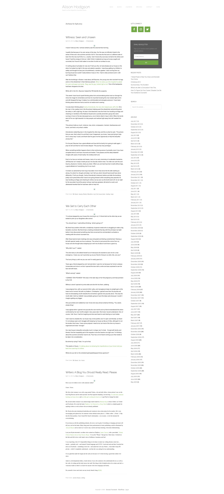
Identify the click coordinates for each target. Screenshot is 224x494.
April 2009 (134, 250)
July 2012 (134, 158)
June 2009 (134, 245)
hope (112, 194)
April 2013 (134, 141)
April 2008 (134, 284)
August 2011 (135, 186)
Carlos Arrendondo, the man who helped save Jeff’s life (101, 107)
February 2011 (135, 200)
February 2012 (135, 172)
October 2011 (135, 183)
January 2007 (135, 326)
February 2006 (135, 357)
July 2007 (134, 309)
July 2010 (134, 214)
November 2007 (136, 298)
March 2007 (134, 320)
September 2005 (136, 371)
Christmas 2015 (136, 82)
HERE (100, 470)
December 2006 (136, 329)
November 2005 (136, 365)
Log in (127, 489)
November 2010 (136, 205)
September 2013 (136, 130)
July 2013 (134, 135)
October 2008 (135, 267)
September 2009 (136, 236)
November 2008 (136, 264)
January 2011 (135, 202)
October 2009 (135, 233)
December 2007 (136, 295)
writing (83, 478)
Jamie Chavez (104, 432)
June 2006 (134, 345)
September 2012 (136, 155)
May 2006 (134, 348)
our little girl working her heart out (91, 397)
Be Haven (75, 194)
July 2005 (134, 376)
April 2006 (134, 351)
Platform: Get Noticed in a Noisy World (96, 404)
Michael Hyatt (104, 401)
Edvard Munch (70, 427)
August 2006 (135, 340)
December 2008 (136, 261)
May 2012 (134, 163)
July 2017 (134, 121)
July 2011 (134, 188)
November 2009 (136, 231)
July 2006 (134, 343)
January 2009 (135, 259)
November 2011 (136, 180)
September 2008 (136, 270)
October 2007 (135, 301)
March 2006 (134, 354)
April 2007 (134, 317)
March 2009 (134, 253)
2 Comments (89, 210)
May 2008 (134, 281)
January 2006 (135, 360)
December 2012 (136, 152)
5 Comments (89, 41)
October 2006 (135, 334)
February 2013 (135, 146)
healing (108, 194)
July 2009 (134, 242)
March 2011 (134, 197)
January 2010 (135, 225)
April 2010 (134, 219)
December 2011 (136, 177)
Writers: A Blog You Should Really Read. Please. (91, 372)
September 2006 (136, 337)
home (83, 360)
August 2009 (135, 239)
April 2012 (134, 166)
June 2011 (134, 191)
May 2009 (134, 247)
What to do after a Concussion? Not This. (143, 87)
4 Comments (89, 376)
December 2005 (136, 362)
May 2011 (134, 194)
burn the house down (99, 194)
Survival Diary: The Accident (139, 85)
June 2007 (134, 312)
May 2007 (134, 315)
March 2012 (134, 169)
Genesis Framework (111, 489)
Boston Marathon (88, 194)
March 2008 (134, 287)
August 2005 (135, 374)
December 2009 (136, 228)
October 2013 (135, 127)
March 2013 (134, 144)
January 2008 (135, 292)
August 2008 (135, 273)
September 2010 (136, 208)
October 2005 (135, 368)
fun (80, 360)
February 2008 (135, 289)
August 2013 (135, 132)
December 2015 (136, 124)
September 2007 (136, 303)
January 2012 (135, 174)
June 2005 (134, 379)
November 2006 (136, 331)
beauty (81, 194)
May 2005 (134, 382)
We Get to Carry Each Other (81, 206)
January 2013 (135, 149)
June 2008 (134, 278)
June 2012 (134, 160)
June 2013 (134, 138)
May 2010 (134, 216)
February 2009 (135, 256)
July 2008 (134, 275)
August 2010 (135, 211)
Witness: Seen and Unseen (80, 37)
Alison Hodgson (76, 7)
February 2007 (135, 323)
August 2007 (135, 306)
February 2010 (135, 222)
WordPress (121, 489)
